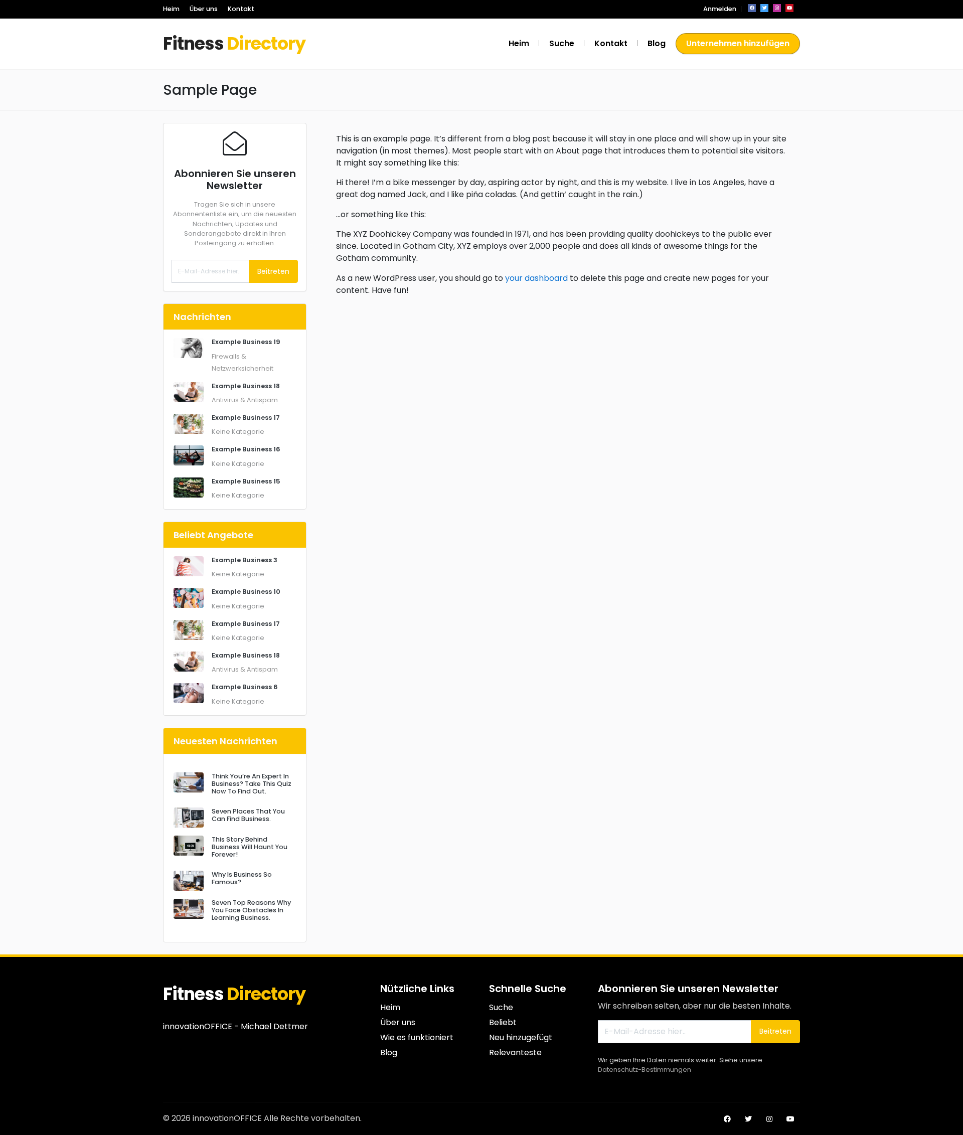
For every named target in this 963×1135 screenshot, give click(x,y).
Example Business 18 (246, 386)
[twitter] (764, 8)
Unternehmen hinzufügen (737, 43)
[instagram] (777, 8)
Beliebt (503, 1022)
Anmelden (719, 9)
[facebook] (752, 8)
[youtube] (789, 8)
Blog (657, 43)
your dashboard (536, 278)
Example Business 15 (246, 481)
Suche (561, 43)
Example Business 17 (246, 417)
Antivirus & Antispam (245, 400)
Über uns (204, 9)
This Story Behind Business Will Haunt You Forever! (249, 847)
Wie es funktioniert (416, 1037)
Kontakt (241, 9)
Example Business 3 (244, 560)
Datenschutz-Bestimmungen (644, 1069)
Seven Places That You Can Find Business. (248, 815)
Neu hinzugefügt (520, 1037)
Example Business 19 (246, 342)
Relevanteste (515, 1052)
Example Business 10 (246, 591)
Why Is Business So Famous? (242, 878)
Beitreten (273, 271)
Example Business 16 (246, 449)
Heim (171, 9)
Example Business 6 (245, 687)
